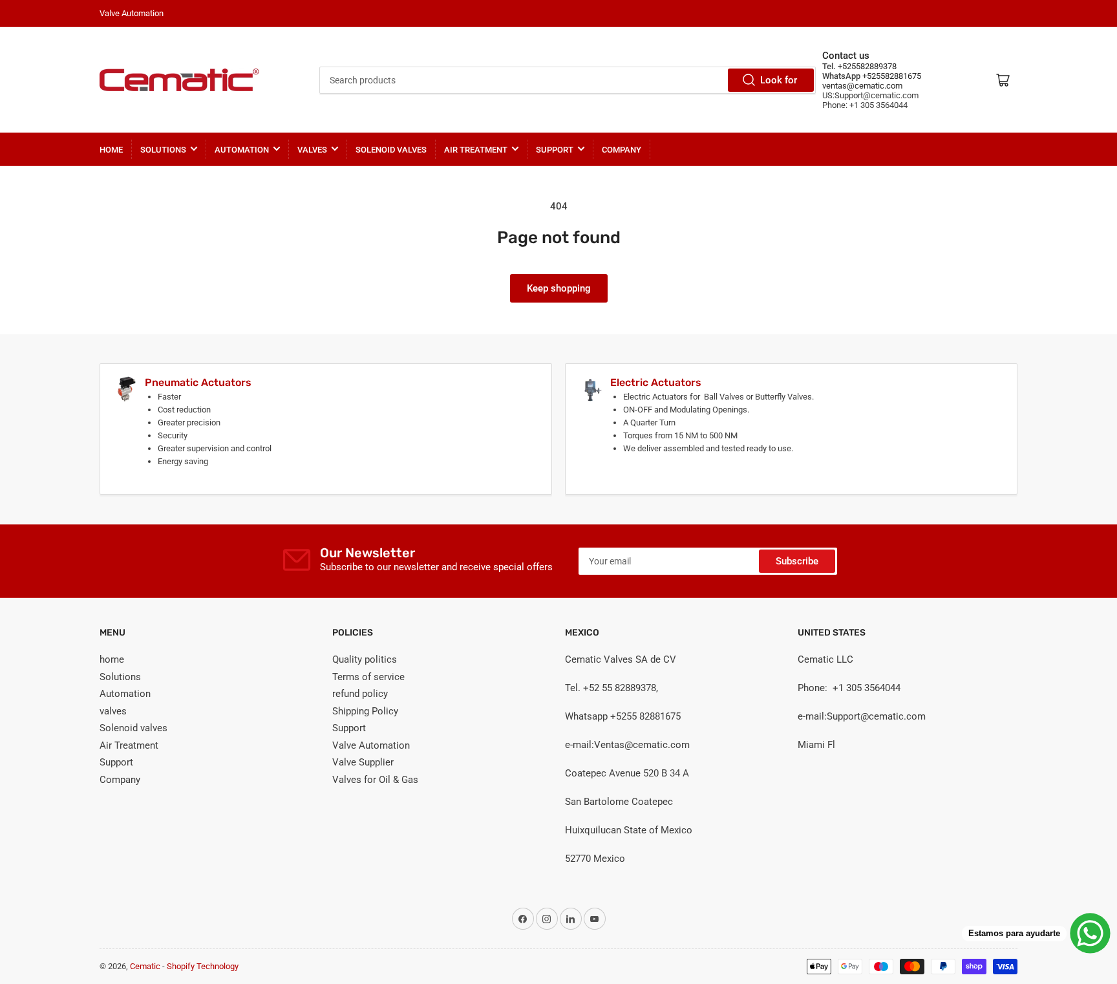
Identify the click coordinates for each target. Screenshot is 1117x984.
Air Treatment (475, 150)
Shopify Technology (203, 966)
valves (312, 150)
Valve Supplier (363, 762)
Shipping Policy (365, 711)
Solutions (163, 150)
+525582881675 (890, 76)
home (111, 150)
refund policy (360, 694)
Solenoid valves (391, 150)
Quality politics (364, 659)
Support (554, 150)
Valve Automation (371, 745)
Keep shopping (559, 288)
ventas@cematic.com (862, 86)
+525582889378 (866, 66)
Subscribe (797, 561)
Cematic (145, 966)
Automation (242, 150)
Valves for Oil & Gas (375, 780)
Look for (778, 80)
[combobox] (567, 80)
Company (621, 150)
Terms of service (368, 677)
